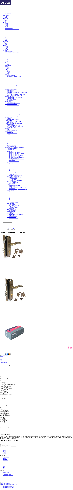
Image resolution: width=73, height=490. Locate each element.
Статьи (6, 17)
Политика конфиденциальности (8, 480)
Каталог (4, 78)
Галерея (4, 19)
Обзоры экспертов (6, 15)
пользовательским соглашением (21, 447)
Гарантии (4, 458)
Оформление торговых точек (8, 475)
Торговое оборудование (7, 474)
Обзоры (4, 466)
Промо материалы (8, 13)
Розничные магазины (9, 28)
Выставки (6, 24)
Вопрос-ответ (7, 9)
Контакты (6, 26)
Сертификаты (7, 11)
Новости (6, 23)
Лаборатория (7, 10)
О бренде (4, 22)
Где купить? (5, 27)
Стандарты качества (8, 8)
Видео (6, 16)
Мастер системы (8, 12)
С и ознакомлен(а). (17, 447)
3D (5, 14)
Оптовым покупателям (7, 473)
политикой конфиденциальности (9, 447)
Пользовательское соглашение (8, 479)
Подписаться (13, 446)
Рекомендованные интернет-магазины (12, 29)
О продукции (5, 7)
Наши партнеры (5, 18)
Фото (6, 20)
